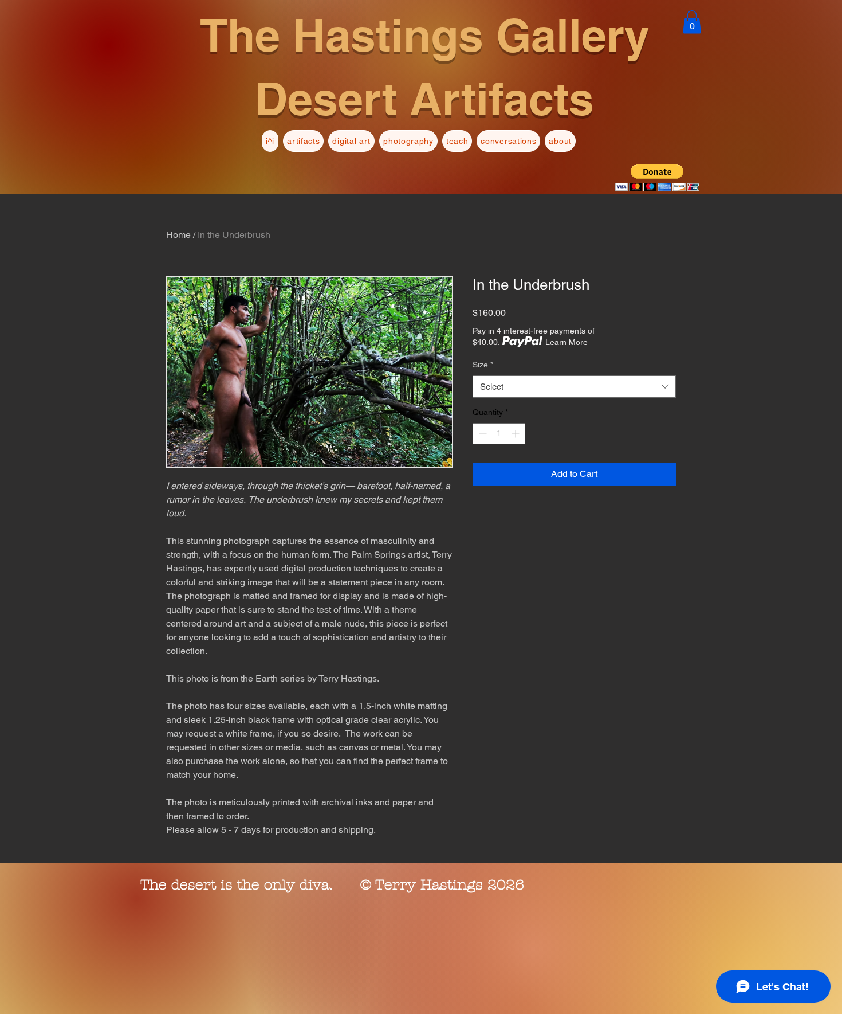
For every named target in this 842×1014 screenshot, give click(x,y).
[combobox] (574, 386)
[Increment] (516, 434)
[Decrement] (481, 434)
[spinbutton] (499, 434)
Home (178, 234)
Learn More (566, 342)
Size (483, 364)
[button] (692, 22)
